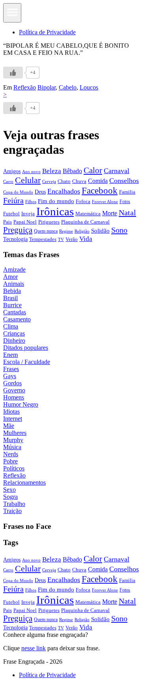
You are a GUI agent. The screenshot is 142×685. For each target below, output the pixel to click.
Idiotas (11, 411)
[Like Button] (13, 72)
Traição (12, 511)
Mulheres (14, 432)
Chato (64, 181)
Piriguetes (49, 222)
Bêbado (72, 171)
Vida (85, 239)
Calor (93, 170)
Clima (10, 326)
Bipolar (46, 87)
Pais (7, 222)
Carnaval (116, 171)
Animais (13, 283)
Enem (10, 354)
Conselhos (124, 181)
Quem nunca (46, 231)
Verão (71, 239)
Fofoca (83, 201)
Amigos (12, 171)
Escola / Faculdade (26, 361)
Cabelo (68, 87)
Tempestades (42, 239)
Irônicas (55, 211)
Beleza (51, 171)
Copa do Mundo (18, 192)
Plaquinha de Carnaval (85, 222)
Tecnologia (15, 239)
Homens (13, 397)
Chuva (79, 181)
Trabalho (14, 503)
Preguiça (17, 230)
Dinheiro (14, 340)
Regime (66, 231)
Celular (28, 180)
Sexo (9, 489)
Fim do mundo (56, 201)
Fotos (125, 201)
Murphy (13, 440)
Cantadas (14, 312)
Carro (8, 181)
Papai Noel (25, 222)
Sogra (10, 496)
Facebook (100, 190)
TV (61, 239)
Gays (9, 376)
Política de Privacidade (47, 32)
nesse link (33, 648)
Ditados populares (25, 347)
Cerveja (49, 181)
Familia (127, 192)
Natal (127, 212)
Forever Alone (105, 201)
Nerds (10, 454)
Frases (11, 369)
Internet (12, 418)
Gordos (12, 383)
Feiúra (13, 200)
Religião (82, 231)
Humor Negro (20, 404)
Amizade (14, 269)
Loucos (89, 87)
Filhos (30, 202)
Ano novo (31, 171)
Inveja (28, 214)
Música (12, 447)
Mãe (8, 425)
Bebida (12, 290)
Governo (14, 390)
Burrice (12, 305)
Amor (10, 276)
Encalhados (63, 191)
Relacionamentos (24, 482)
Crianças (14, 333)
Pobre (10, 461)
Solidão (100, 231)
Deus (40, 192)
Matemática (88, 214)
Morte (109, 213)
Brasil (10, 298)
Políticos (13, 468)
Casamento (17, 319)
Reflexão (24, 87)
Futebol (11, 214)
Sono (119, 230)
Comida (98, 180)
